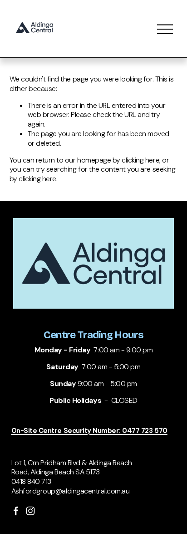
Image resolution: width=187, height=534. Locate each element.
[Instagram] (30, 510)
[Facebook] (15, 510)
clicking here (140, 160)
